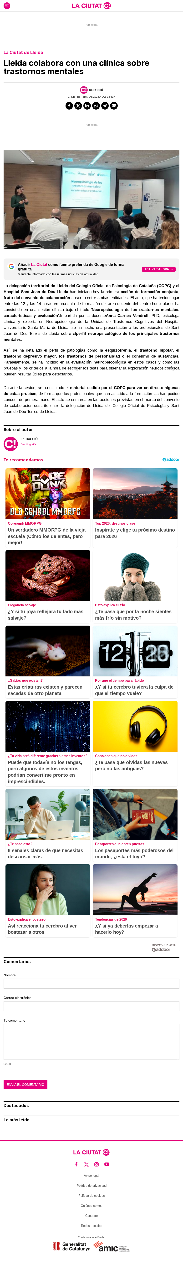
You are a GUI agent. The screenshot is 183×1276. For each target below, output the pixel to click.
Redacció (96, 90)
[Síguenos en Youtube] (107, 1164)
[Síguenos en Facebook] (76, 1164)
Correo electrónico (17, 998)
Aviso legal (91, 1175)
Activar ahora (156, 269)
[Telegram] (105, 106)
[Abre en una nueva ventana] (71, 1246)
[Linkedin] (87, 106)
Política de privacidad (92, 1185)
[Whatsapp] (96, 106)
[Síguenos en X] (86, 1164)
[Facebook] (69, 106)
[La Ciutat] (91, 5)
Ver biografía (28, 444)
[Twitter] (78, 106)
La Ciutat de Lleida (23, 52)
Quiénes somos (91, 1205)
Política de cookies (91, 1195)
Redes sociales (91, 1226)
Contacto (91, 1216)
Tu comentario (14, 1020)
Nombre (10, 975)
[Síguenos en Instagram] (96, 1164)
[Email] (114, 106)
